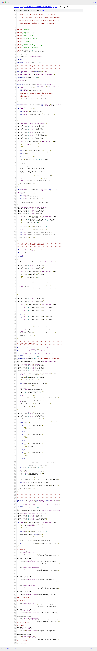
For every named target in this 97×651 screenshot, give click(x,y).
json (94, 648)
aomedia (16, 7)
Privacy (12, 648)
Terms (16, 648)
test (56, 7)
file (43, 10)
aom (21, 7)
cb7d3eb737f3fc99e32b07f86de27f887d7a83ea (38, 7)
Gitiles (8, 648)
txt (91, 648)
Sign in (94, 2)
